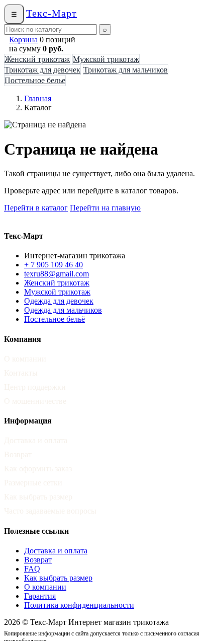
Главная (37, 98)
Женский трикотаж (37, 59)
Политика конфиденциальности (79, 605)
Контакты (21, 373)
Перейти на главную (105, 207)
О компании (25, 358)
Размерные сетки (33, 482)
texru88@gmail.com (56, 273)
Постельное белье (35, 80)
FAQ (32, 568)
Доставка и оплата (35, 440)
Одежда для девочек (58, 301)
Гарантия (40, 596)
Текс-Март (51, 13)
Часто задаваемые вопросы (50, 511)
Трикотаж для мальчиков (125, 69)
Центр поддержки (35, 387)
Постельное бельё (54, 319)
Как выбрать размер (38, 496)
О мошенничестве (35, 401)
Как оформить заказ (38, 468)
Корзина (23, 39)
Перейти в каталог (36, 207)
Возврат (18, 454)
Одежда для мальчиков (63, 310)
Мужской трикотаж (106, 59)
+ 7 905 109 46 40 (53, 264)
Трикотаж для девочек (42, 69)
